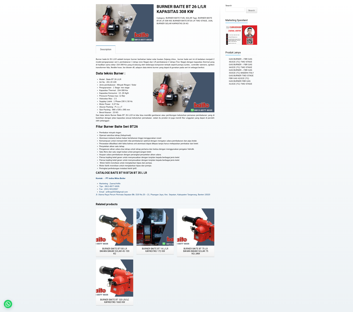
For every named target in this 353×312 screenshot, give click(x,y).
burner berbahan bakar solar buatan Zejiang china (153, 59)
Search (228, 5)
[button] (8, 304)
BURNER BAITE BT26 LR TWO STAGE (190, 21)
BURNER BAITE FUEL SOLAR (179, 18)
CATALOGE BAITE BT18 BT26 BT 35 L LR (121, 172)
